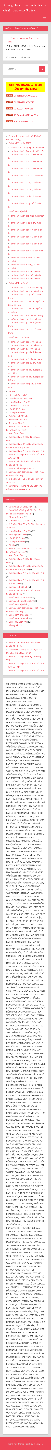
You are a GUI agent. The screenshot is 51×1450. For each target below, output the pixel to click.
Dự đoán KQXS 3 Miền (19, 405)
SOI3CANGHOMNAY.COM (26, 115)
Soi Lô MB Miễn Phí (18, 419)
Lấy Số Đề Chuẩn (17, 409)
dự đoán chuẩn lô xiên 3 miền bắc (26, 275)
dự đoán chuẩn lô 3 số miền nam (26, 359)
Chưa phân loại (16, 517)
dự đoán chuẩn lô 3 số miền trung (27, 315)
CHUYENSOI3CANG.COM (25, 95)
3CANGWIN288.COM (23, 121)
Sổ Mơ (12, 391)
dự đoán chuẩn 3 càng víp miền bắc (27, 151)
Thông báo (14, 625)
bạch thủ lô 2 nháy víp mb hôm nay (27, 147)
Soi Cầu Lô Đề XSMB (18, 416)
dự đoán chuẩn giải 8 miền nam (25, 348)
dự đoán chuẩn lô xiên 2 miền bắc (26, 271)
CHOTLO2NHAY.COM (24, 102)
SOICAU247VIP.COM (23, 108)
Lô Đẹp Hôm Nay (17, 412)
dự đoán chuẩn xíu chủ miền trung (27, 291)
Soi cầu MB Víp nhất (18, 211)
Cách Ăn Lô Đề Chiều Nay (20, 398)
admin (27, 57)
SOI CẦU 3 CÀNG (16, 433)
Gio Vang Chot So (17, 423)
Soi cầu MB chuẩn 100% (20, 143)
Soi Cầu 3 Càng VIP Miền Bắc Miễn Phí (26, 451)
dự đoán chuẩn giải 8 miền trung (26, 319)
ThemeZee (37, 1444)
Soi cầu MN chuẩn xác (19, 337)
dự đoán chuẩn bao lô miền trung (26, 287)
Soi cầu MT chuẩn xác (19, 283)
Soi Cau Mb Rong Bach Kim (21, 468)
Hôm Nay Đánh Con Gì (19, 402)
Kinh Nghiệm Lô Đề (18, 395)
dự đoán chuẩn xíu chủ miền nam (26, 345)
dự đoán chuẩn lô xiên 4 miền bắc (26, 278)
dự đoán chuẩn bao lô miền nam (26, 341)
